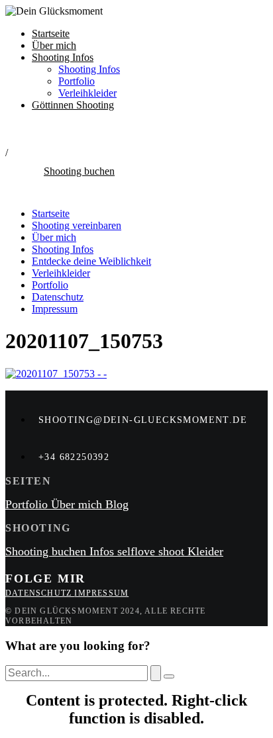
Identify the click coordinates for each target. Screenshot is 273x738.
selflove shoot (152, 551)
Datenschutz (57, 296)
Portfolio (76, 81)
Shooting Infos (62, 57)
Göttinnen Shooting (73, 105)
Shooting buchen (47, 551)
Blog (117, 504)
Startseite (51, 33)
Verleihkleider (87, 93)
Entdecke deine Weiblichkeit (91, 261)
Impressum (55, 308)
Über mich (54, 45)
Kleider (205, 551)
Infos (103, 551)
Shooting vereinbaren (76, 225)
